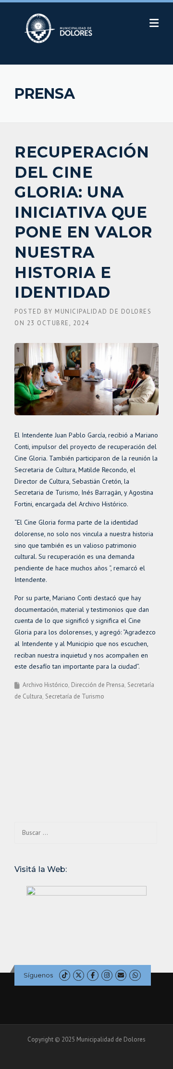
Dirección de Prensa (97, 685)
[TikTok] (64, 975)
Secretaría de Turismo (74, 696)
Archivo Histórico (45, 685)
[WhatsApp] (134, 975)
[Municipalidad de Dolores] (60, 28)
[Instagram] (106, 975)
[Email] (120, 975)
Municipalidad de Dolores (103, 311)
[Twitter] (78, 975)
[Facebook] (92, 975)
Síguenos (38, 975)
